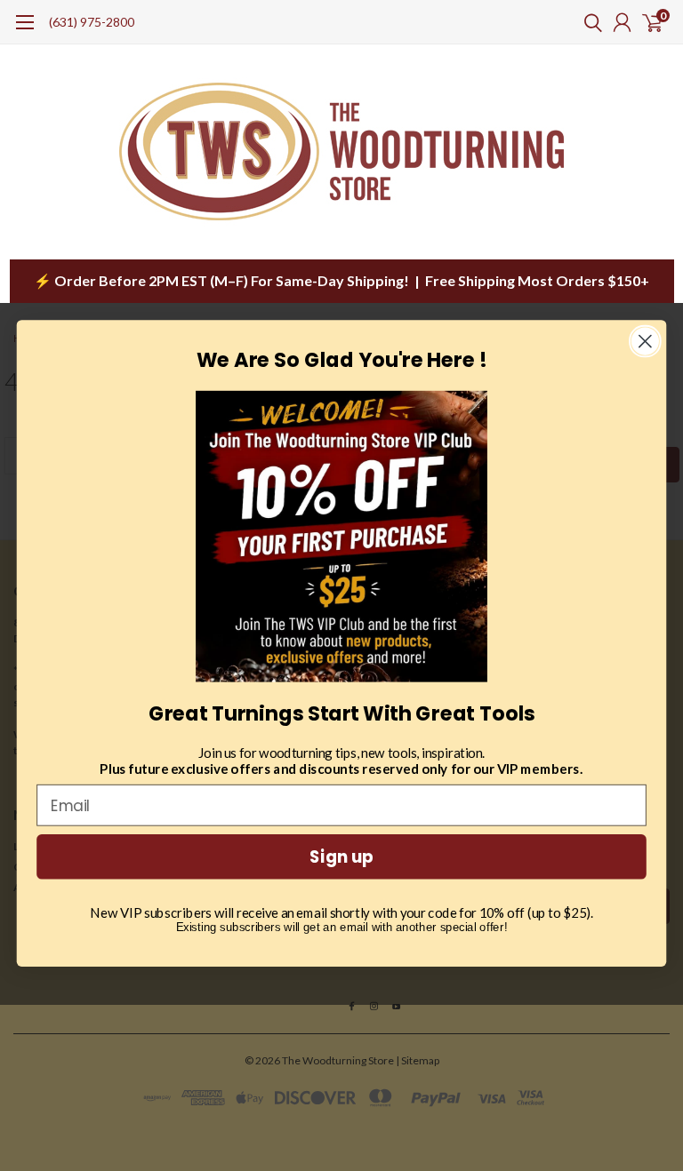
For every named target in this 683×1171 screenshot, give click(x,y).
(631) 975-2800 (91, 21)
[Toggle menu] (24, 31)
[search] (589, 22)
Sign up (341, 857)
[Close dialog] (645, 341)
